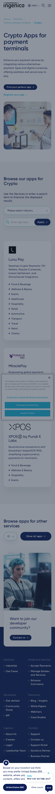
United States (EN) (15, 787)
